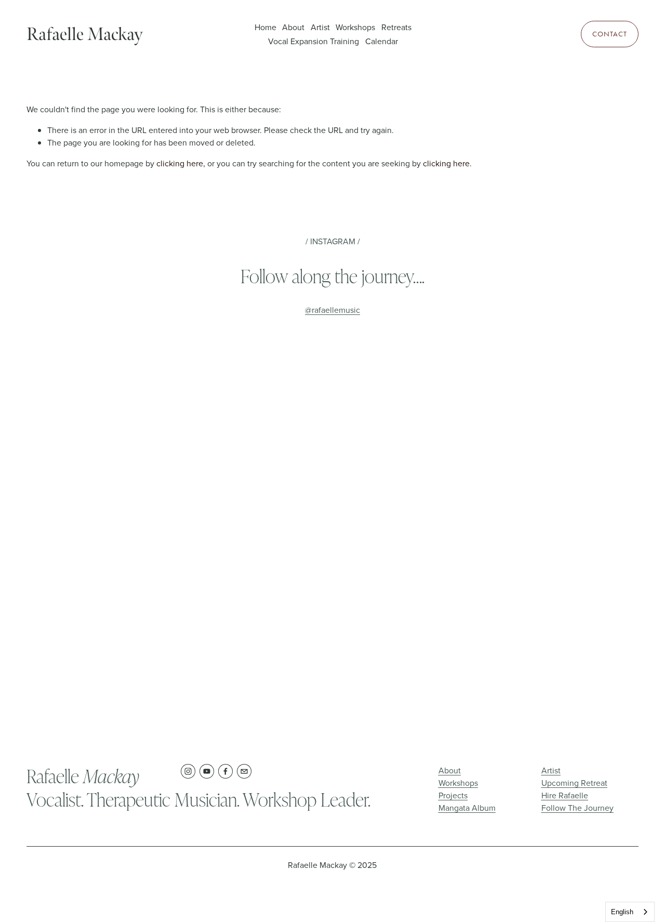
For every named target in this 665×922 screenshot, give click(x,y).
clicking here (179, 163)
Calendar (381, 41)
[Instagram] (188, 771)
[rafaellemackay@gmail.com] (244, 771)
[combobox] (630, 912)
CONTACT (609, 34)
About (293, 27)
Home (265, 27)
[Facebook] (225, 771)
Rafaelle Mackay (84, 34)
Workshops (355, 27)
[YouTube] (207, 771)
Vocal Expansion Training (313, 41)
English (622, 912)
